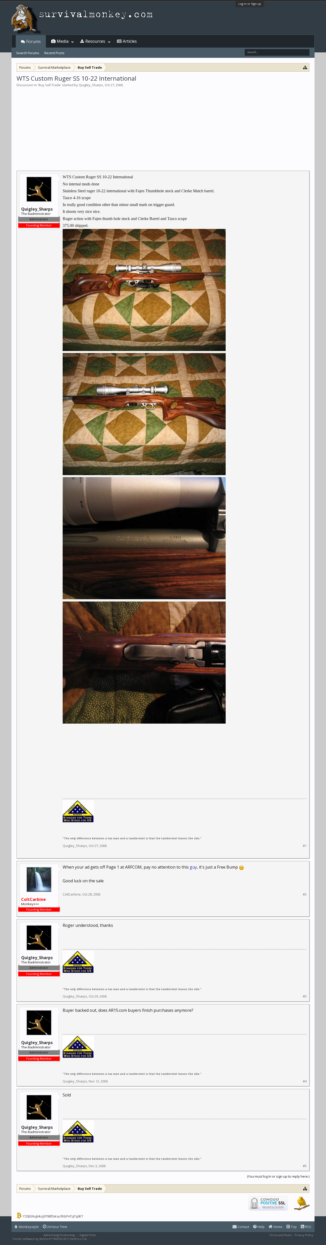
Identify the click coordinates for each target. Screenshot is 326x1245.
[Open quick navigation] (305, 67)
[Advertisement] (163, 125)
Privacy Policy (303, 1235)
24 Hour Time (56, 1226)
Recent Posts (54, 53)
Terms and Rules (280, 1235)
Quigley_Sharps (91, 85)
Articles (130, 41)
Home (277, 1226)
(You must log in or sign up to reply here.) (278, 1176)
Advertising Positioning (59, 1235)
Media (63, 41)
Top (293, 1226)
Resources (95, 41)
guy (193, 867)
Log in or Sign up (249, 4)
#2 (305, 894)
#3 (305, 996)
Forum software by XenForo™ (50, 1239)
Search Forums (27, 53)
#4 (305, 1081)
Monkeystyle (28, 1226)
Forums (33, 41)
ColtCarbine (72, 894)
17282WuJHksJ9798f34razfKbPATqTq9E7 (52, 1216)
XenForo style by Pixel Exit (108, 1239)
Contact (243, 1226)
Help (261, 1226)
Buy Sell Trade (49, 85)
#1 (305, 846)
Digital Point (87, 1235)
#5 (305, 1166)
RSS (307, 1226)
